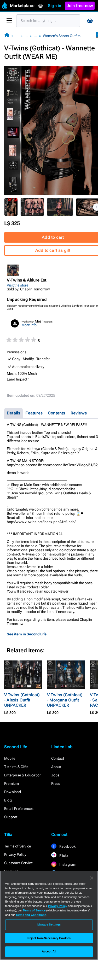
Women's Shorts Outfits (61, 36)
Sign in (54, 5)
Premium (11, 783)
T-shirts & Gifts (16, 767)
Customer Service (18, 863)
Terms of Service (17, 846)
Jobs (55, 775)
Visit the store (17, 285)
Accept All (49, 951)
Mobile (9, 758)
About (56, 767)
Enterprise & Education (23, 775)
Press (55, 783)
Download (12, 792)
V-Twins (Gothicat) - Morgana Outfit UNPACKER (65, 700)
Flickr (63, 855)
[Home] (6, 36)
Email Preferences (18, 808)
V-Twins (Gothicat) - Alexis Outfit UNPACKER (22, 700)
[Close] (91, 878)
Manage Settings (49, 924)
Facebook (67, 846)
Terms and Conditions (31, 914)
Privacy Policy (15, 854)
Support (10, 817)
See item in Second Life (27, 634)
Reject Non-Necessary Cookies (49, 938)
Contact (57, 758)
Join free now (80, 5)
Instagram (68, 864)
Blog (8, 800)
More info (29, 325)
